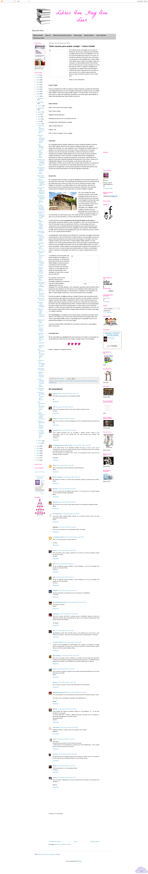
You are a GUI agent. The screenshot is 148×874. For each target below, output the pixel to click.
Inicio (75, 841)
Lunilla (55, 418)
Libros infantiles (101, 35)
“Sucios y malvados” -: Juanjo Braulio (41, 263)
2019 (38, 91)
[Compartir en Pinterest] (74, 379)
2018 (38, 93)
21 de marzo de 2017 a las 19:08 (67, 682)
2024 (38, 79)
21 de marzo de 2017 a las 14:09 (72, 642)
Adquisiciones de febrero (41, 321)
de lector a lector (58, 642)
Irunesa (55, 550)
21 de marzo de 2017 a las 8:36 (67, 430)
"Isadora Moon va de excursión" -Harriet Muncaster (41, 292)
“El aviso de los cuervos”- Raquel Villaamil (41, 328)
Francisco (56, 754)
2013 (38, 453)
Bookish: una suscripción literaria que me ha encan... (41, 162)
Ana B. (55, 739)
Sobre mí (48, 35)
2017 (38, 96)
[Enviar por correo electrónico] (68, 379)
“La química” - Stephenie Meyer (41, 345)
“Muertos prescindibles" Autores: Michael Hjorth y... (41, 424)
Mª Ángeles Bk (57, 513)
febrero (40, 440)
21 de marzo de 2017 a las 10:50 (74, 537)
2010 (38, 460)
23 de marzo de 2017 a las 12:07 (66, 765)
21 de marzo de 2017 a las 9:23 (67, 488)
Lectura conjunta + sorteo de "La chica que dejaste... (41, 382)
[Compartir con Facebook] (72, 379)
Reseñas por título (38, 38)
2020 (38, 89)
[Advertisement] (74, 827)
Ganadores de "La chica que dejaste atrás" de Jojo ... (41, 337)
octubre (40, 106)
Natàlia (55, 765)
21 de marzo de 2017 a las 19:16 (77, 692)
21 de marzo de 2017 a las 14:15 (70, 655)
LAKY (106, 180)
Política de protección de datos (62, 35)
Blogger (80, 861)
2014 (38, 450)
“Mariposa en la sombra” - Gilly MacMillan (41, 284)
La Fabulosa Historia (59, 537)
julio (39, 114)
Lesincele (55, 430)
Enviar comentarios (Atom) (63, 844)
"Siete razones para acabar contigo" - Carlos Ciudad (41, 225)
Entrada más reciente (55, 841)
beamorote (56, 614)
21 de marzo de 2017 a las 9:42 (67, 527)
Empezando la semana (41, 176)
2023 (38, 82)
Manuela (55, 488)
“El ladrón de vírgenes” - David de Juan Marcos (41, 170)
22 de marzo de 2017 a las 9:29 (65, 739)
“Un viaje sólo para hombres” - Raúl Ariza (41, 207)
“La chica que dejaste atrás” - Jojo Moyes (40, 153)
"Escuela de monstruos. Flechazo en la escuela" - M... (41, 199)
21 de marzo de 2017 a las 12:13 (65, 563)
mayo (39, 119)
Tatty (54, 465)
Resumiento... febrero (41, 389)
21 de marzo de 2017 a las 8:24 (66, 418)
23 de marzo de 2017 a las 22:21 (66, 777)
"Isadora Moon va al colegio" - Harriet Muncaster (41, 415)
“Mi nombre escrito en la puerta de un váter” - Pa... (41, 434)
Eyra (54, 563)
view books (42, 493)
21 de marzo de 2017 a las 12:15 (68, 590)
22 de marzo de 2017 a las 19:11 (68, 754)
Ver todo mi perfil (107, 188)
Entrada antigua (94, 841)
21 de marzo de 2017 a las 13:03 (65, 630)
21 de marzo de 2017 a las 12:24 (77, 602)
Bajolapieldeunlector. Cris (60, 692)
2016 (38, 446)
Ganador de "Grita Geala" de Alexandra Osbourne (41, 190)
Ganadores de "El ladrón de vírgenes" (41, 374)
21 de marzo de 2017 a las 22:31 (69, 727)
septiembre (41, 108)
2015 (38, 448)
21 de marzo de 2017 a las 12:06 (67, 550)
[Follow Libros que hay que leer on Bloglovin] (110, 197)
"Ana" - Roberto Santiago (41, 146)
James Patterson (112, 338)
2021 (38, 87)
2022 (38, 84)
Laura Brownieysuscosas (60, 602)
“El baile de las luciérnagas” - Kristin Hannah (41, 363)
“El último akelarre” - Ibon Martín (41, 278)
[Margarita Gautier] (103, 300)
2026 (38, 75)
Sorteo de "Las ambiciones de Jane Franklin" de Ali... (41, 139)
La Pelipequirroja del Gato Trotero (63, 445)
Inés (54, 407)
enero (39, 443)
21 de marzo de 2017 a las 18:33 (65, 669)
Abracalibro (56, 727)
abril (39, 121)
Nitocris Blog (56, 655)
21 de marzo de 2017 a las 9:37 (67, 502)
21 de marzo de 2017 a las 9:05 (64, 465)
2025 (38, 77)
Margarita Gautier (106, 298)
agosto (40, 112)
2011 (37, 457)
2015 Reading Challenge (40, 477)
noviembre (41, 102)
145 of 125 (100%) (39, 491)
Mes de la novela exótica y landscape (41, 304)
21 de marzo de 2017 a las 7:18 (69, 393)
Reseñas (95, 381)
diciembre (40, 98)
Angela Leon (56, 393)
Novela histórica (89, 35)
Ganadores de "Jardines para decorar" (41, 246)
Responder (56, 401)
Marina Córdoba (57, 477)
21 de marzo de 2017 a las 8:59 (81, 445)
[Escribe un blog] (69, 379)
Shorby (55, 777)
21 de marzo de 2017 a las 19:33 (67, 709)
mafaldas (55, 590)
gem (54, 630)
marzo (40, 123)
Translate (109, 312)
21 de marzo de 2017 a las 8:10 (64, 407)
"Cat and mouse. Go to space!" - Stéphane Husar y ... (41, 182)
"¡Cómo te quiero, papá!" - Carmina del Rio (41, 270)
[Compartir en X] (71, 379)
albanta (55, 682)
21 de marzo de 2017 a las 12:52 (69, 614)
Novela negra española (86, 381)
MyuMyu (55, 709)
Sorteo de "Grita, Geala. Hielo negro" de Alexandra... (41, 313)
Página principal (38, 35)
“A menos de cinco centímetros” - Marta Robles (41, 214)
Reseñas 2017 (52, 382)
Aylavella (55, 502)
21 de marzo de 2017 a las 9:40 (70, 513)
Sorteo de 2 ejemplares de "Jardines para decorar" (41, 396)
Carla (54, 669)
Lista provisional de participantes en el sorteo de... (41, 354)
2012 (38, 455)
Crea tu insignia (106, 301)
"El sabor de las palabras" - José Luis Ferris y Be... (41, 129)
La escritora (110, 337)
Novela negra (78, 35)
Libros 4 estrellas (69, 381)
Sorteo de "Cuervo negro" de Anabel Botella (41, 237)
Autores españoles (59, 381)
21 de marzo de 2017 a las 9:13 (71, 477)
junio (39, 116)
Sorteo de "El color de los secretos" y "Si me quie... (41, 255)
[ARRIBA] (141, 870)
